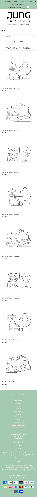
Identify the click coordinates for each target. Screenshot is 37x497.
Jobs (18, 419)
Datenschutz (18, 400)
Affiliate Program (19, 422)
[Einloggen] (24, 7)
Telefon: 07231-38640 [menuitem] (14, 7)
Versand (18, 414)
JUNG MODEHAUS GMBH (15, 475)
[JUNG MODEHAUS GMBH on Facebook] (15, 442)
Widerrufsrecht (18, 411)
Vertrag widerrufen (18, 425)
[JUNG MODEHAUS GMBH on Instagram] (18, 442)
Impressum (18, 403)
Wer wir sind (18, 417)
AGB (18, 398)
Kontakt (18, 406)
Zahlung (18, 408)
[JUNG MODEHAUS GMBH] (18, 17)
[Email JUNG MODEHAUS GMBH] (22, 442)
